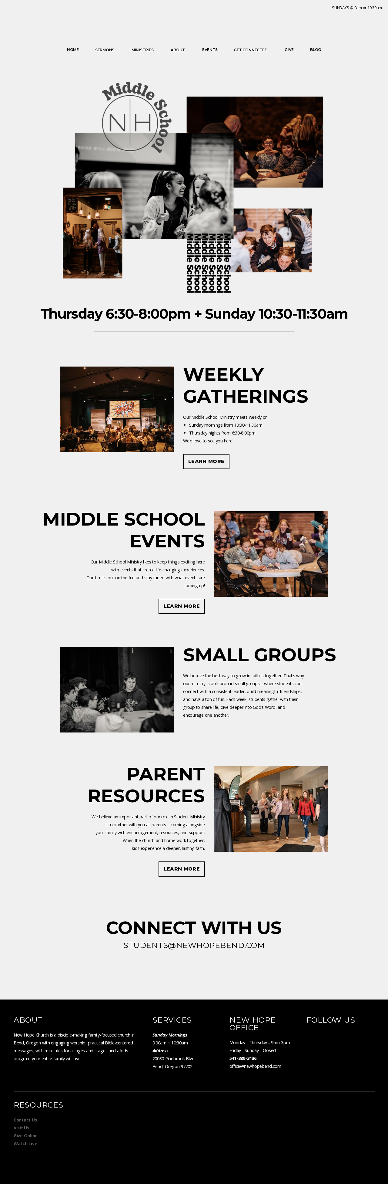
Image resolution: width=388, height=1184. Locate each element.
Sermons (105, 50)
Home (73, 49)
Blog (315, 49)
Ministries (143, 50)
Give (289, 49)
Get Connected (251, 50)
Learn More (206, 461)
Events (210, 49)
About (178, 50)
